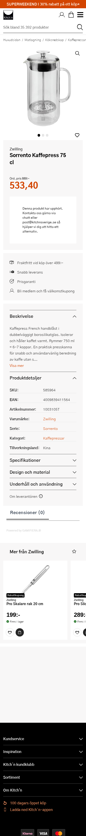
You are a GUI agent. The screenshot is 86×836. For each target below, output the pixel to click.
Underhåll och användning (36, 484)
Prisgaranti (26, 281)
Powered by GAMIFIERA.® (23, 530)
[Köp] (20, 632)
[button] (77, 135)
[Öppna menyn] (80, 14)
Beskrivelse (21, 316)
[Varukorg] (71, 14)
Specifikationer (25, 460)
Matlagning (33, 39)
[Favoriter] (10, 632)
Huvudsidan (11, 39)
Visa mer (17, 365)
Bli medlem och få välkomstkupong (46, 290)
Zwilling (16, 149)
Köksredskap (54, 39)
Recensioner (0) (27, 512)
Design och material (30, 472)
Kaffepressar (53, 438)
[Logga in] (62, 14)
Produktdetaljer (25, 377)
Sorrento (50, 428)
